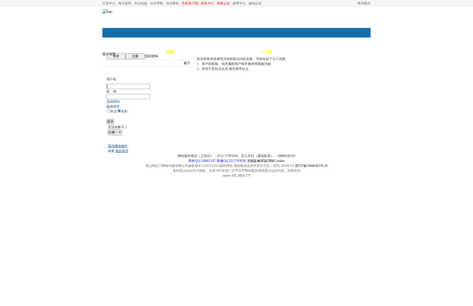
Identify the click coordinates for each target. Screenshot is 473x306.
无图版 (252, 161)
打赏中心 (109, 3)
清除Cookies (276, 161)
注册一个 (115, 132)
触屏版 (262, 161)
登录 (116, 56)
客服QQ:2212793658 (231, 161)
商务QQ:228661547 (201, 161)
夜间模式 (364, 3)
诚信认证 (255, 3)
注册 (135, 56)
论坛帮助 (156, 3)
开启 (113, 111)
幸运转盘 (140, 3)
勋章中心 (239, 3)
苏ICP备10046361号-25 (311, 166)
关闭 (124, 111)
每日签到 (124, 3)
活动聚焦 (172, 3)
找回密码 (151, 56)
